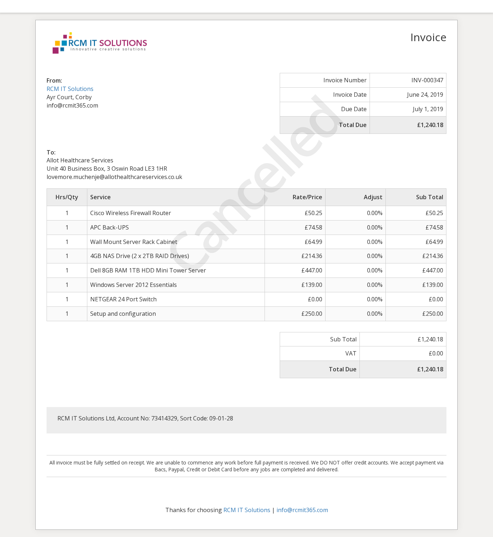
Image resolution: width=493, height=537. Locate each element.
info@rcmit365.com (302, 510)
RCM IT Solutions (70, 89)
